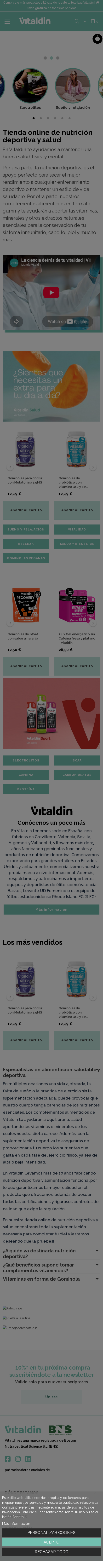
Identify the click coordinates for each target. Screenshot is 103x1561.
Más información (16, 1523)
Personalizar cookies (51, 1532)
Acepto (51, 1542)
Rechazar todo (52, 1551)
